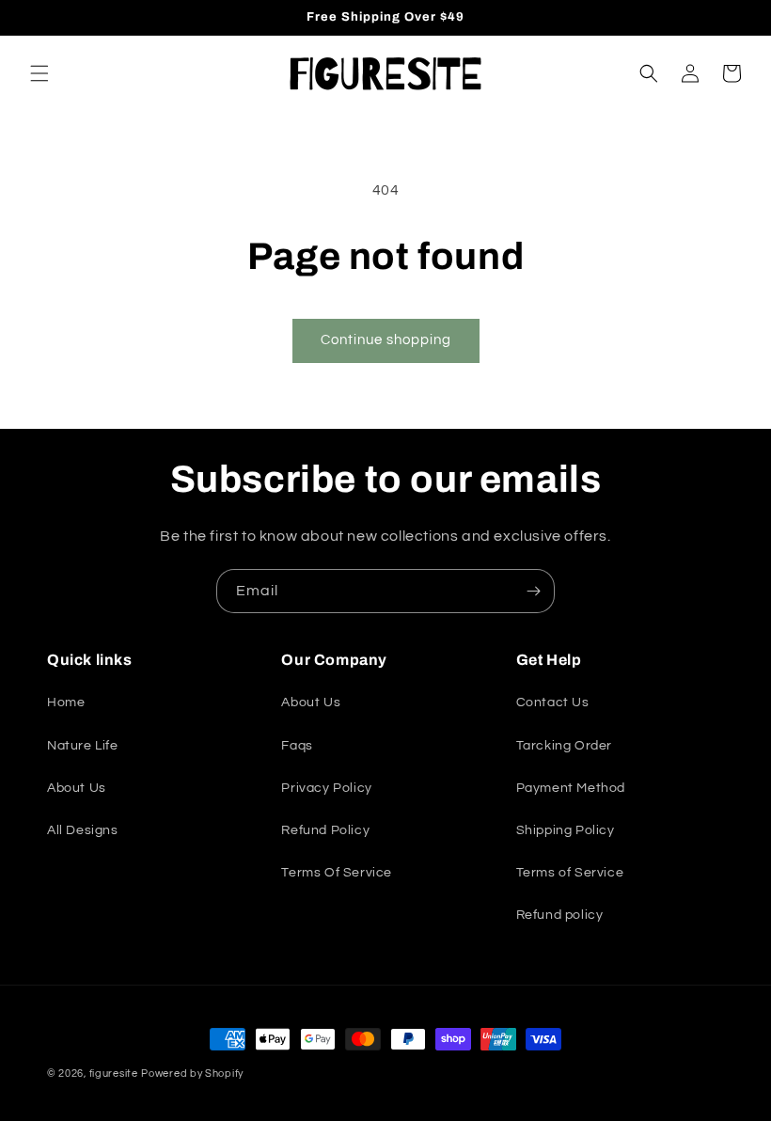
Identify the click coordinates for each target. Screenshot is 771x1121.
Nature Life (82, 745)
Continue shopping (386, 340)
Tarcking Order (564, 745)
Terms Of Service (336, 872)
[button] (39, 73)
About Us (76, 788)
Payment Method (570, 788)
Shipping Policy (565, 830)
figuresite (113, 1073)
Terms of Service (570, 872)
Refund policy (560, 915)
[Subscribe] (533, 591)
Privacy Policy (326, 788)
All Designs (82, 830)
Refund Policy (325, 830)
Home (66, 702)
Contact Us (553, 702)
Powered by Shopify (192, 1073)
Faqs (296, 745)
